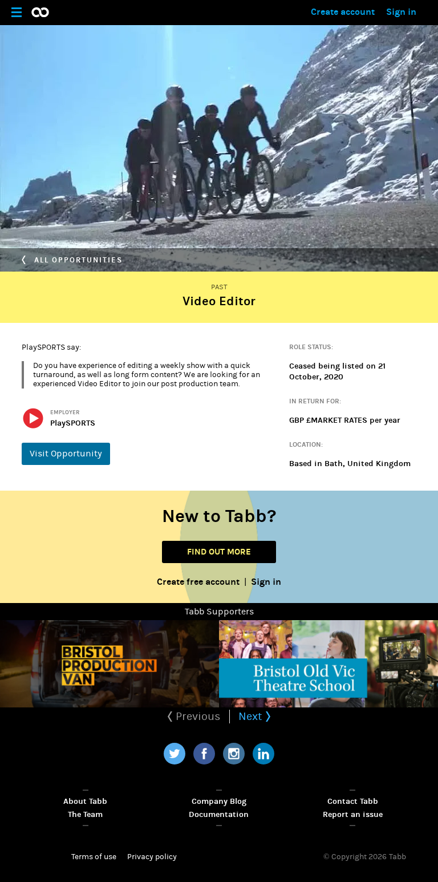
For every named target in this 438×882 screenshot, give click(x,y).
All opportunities (77, 260)
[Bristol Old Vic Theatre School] (328, 664)
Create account (343, 11)
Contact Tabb (352, 801)
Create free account (198, 581)
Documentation (219, 814)
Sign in (401, 11)
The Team (85, 814)
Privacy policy (152, 856)
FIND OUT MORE (219, 552)
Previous (197, 716)
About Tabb (85, 801)
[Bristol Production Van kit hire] (109, 664)
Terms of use (93, 856)
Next (251, 716)
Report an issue (353, 814)
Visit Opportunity (66, 453)
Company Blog (219, 801)
